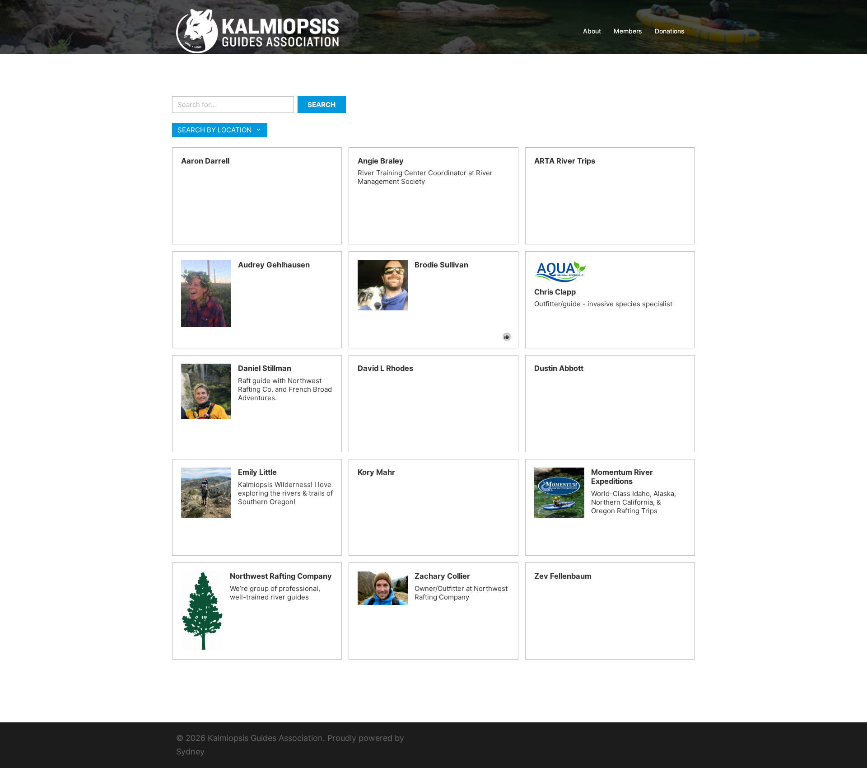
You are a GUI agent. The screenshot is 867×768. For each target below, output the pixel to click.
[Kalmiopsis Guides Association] (257, 30)
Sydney (190, 751)
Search (322, 104)
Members (628, 31)
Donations (670, 31)
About (592, 31)
